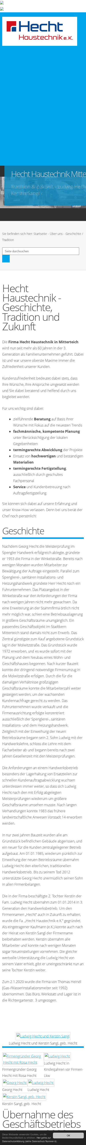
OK (68, 1135)
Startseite (40, 234)
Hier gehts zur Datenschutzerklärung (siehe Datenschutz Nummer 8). (29, 1139)
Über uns (56, 234)
